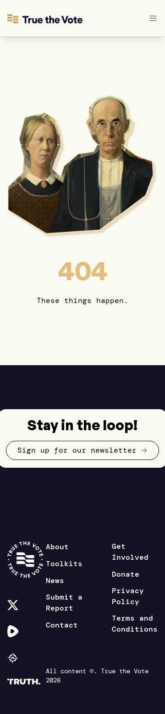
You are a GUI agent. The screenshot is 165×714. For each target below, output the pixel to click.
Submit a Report (64, 602)
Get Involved (130, 551)
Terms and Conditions (135, 623)
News (55, 580)
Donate (125, 574)
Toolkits (64, 563)
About (57, 547)
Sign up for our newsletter (77, 450)
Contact (62, 625)
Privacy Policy (128, 596)
